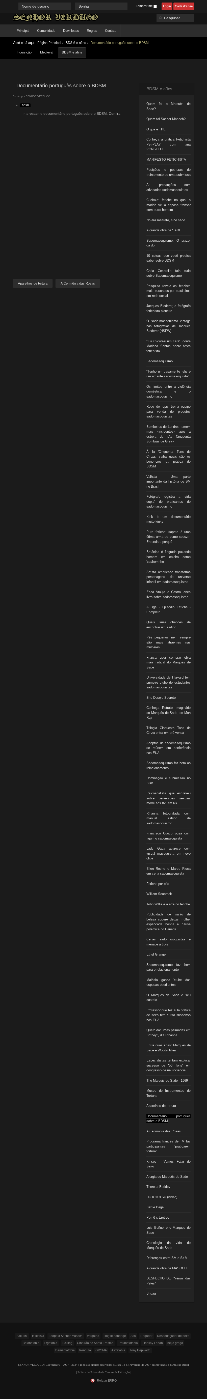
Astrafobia (118, 1350)
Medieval (46, 52)
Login (167, 6)
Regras (92, 31)
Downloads (71, 31)
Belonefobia (31, 1343)
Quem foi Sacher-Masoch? (166, 119)
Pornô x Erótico (157, 1217)
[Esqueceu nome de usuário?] (73, 6)
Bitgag (151, 1293)
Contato (110, 31)
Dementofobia (65, 1350)
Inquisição (24, 52)
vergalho (93, 1336)
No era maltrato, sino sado (165, 220)
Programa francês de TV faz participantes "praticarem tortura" (168, 1146)
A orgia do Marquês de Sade (167, 1177)
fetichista (38, 1336)
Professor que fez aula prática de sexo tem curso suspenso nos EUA (168, 1015)
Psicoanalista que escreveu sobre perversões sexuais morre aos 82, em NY (168, 798)
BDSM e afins (76, 43)
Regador (146, 1336)
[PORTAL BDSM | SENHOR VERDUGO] (56, 17)
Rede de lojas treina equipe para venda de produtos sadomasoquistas (168, 411)
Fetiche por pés (157, 884)
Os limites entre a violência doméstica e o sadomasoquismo (168, 391)
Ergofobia (50, 1343)
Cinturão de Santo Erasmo (95, 1343)
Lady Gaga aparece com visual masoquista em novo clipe (168, 853)
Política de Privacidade (90, 1372)
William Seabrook (159, 894)
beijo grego (175, 1343)
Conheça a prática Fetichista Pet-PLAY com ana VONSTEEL (168, 144)
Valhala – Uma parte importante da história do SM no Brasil (168, 481)
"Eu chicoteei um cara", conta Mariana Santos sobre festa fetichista (168, 346)
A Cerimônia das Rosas (163, 1131)
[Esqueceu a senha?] (129, 6)
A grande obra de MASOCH (166, 1268)
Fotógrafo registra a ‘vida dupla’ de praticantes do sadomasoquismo (168, 501)
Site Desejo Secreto (161, 698)
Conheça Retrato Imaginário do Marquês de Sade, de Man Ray (168, 712)
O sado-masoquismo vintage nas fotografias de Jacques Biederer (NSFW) (168, 326)
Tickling (67, 1343)
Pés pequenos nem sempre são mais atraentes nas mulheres (168, 642)
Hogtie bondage (115, 1336)
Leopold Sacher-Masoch (66, 1336)
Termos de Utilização (117, 1372)
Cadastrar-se (184, 6)
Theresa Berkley (158, 1187)
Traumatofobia (128, 1343)
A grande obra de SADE (163, 230)
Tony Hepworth (140, 1350)
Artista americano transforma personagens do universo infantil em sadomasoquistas (168, 577)
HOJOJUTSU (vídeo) (161, 1197)
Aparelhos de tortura (161, 1106)
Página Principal (49, 43)
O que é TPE (156, 129)
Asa (133, 1336)
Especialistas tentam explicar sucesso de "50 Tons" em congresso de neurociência (168, 1065)
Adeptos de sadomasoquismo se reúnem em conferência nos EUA (168, 748)
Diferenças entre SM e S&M (167, 1258)
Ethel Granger (156, 954)
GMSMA (101, 1350)
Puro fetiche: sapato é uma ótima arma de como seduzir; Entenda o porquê (168, 537)
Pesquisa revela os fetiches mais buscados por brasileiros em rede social (168, 291)
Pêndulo (85, 1350)
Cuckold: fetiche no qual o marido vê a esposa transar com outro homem (168, 205)
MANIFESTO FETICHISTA (166, 159)
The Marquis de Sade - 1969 (167, 1080)
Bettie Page (155, 1207)
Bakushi (22, 1336)
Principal (23, 31)
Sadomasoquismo (159, 361)
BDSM (25, 105)
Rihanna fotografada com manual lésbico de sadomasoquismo (168, 818)
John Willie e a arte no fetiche (168, 904)
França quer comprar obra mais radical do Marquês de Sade (168, 662)
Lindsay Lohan (152, 1343)
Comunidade (46, 31)
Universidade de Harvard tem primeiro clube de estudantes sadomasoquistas (168, 682)
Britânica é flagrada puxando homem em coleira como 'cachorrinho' (168, 557)
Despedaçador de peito (173, 1336)
